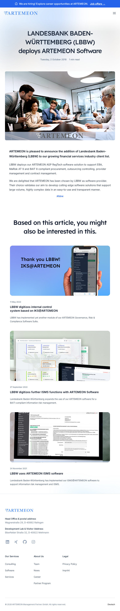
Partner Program (42, 583)
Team (36, 564)
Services (9, 576)
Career (37, 576)
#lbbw (60, 196)
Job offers (97, 3)
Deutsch (111, 604)
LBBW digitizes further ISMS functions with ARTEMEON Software (54, 392)
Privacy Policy (69, 564)
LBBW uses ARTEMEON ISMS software (36, 473)
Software (9, 570)
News (37, 570)
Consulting (10, 564)
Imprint (66, 570)
